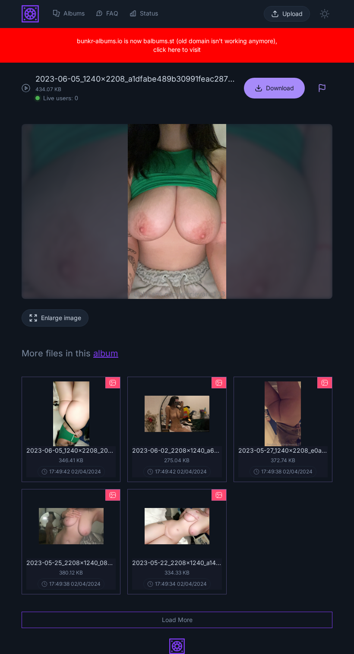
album (105, 353)
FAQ (112, 13)
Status (149, 13)
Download (280, 88)
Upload (292, 13)
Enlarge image (61, 317)
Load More (177, 619)
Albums (74, 13)
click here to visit (177, 49)
